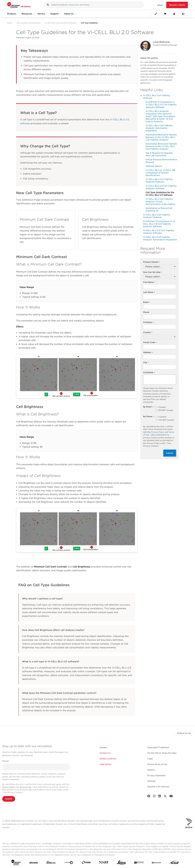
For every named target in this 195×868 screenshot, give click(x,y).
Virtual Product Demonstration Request (161, 160)
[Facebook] (148, 796)
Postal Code (149, 342)
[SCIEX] (174, 863)
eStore (160, 5)
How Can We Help (152, 272)
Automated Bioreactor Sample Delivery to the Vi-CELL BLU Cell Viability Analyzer (161, 137)
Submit (169, 453)
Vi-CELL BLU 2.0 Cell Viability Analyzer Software (161, 187)
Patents (151, 770)
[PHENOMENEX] (156, 863)
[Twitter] (165, 796)
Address (148, 352)
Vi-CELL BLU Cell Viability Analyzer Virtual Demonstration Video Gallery (160, 201)
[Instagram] (154, 796)
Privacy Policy (157, 432)
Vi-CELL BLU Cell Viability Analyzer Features (159, 180)
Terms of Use (25, 787)
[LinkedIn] (159, 796)
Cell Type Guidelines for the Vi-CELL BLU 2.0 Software (160, 193)
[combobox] (93, 5)
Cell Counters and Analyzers (28, 23)
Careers (103, 747)
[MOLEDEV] (139, 863)
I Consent (162, 407)
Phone (146, 312)
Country (147, 332)
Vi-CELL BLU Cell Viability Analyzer (156, 96)
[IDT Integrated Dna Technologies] (104, 863)
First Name (149, 282)
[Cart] (165, 13)
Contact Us (105, 753)
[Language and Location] (183, 13)
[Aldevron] (51, 863)
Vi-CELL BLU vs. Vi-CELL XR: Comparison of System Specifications (160, 172)
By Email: (148, 407)
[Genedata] (69, 863)
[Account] (174, 13)
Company (148, 322)
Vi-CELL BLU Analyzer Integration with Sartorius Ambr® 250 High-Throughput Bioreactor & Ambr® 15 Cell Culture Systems (160, 116)
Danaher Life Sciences (158, 786)
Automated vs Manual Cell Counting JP (159, 209)
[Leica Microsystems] (121, 863)
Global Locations (108, 758)
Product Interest (151, 262)
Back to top (185, 733)
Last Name (149, 292)
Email (146, 302)
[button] (47, 4)
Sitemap (151, 781)
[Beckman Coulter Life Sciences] (19, 5)
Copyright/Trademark (158, 747)
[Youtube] (171, 796)
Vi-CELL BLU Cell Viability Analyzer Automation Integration (159, 128)
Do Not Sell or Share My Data (161, 753)
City (146, 362)
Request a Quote (177, 5)
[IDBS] (86, 863)
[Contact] (155, 13)
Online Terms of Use (157, 764)
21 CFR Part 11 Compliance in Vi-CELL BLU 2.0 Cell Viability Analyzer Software (161, 104)
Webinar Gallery (154, 166)
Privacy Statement (156, 775)
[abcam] (33, 863)
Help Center (105, 764)
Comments (149, 372)
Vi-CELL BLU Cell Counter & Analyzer (61, 23)
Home (9, 23)
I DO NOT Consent (165, 410)
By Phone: (148, 416)
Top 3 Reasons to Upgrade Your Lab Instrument (159, 154)
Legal (150, 758)
